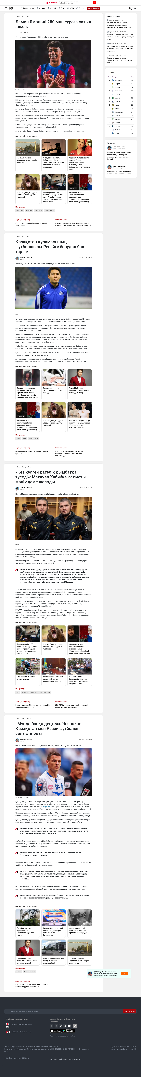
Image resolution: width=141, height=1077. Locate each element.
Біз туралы (53, 1059)
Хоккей (53, 8)
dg (77, 1036)
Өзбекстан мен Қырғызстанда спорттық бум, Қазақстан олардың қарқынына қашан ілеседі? (119, 156)
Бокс (63, 8)
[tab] (112, 73)
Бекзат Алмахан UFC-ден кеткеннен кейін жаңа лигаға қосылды (32, 706)
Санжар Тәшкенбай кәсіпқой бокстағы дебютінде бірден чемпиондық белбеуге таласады (119, 25)
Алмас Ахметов (26, 257)
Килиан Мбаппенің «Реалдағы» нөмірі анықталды (31, 224)
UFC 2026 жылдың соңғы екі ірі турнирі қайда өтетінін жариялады (71, 706)
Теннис (81, 8)
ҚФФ (18, 438)
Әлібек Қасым (33, 438)
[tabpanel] (121, 105)
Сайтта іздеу (129, 1011)
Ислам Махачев (45, 692)
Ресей (19, 972)
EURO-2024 (38, 210)
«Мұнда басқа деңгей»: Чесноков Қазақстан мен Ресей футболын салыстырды (69, 453)
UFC (18, 692)
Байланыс (63, 1059)
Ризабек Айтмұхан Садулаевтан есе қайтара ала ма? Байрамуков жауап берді (120, 37)
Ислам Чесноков (29, 972)
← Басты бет (20, 16)
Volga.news (47, 807)
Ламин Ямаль (49, 210)
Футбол (42, 8)
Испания (29, 210)
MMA (72, 8)
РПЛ (24, 438)
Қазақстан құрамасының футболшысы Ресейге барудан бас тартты (31, 985)
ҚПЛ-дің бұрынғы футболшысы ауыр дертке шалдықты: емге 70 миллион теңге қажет (120, 48)
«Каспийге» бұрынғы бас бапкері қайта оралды (31, 452)
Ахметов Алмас (119, 147)
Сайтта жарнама (75, 1059)
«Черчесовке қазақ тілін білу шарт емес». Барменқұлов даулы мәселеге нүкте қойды (73, 224)
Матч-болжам (93, 8)
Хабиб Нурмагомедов (29, 692)
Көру (124, 973)
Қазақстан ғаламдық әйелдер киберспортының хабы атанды (119, 173)
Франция (20, 210)
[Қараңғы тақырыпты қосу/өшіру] (135, 8)
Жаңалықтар (28, 8)
